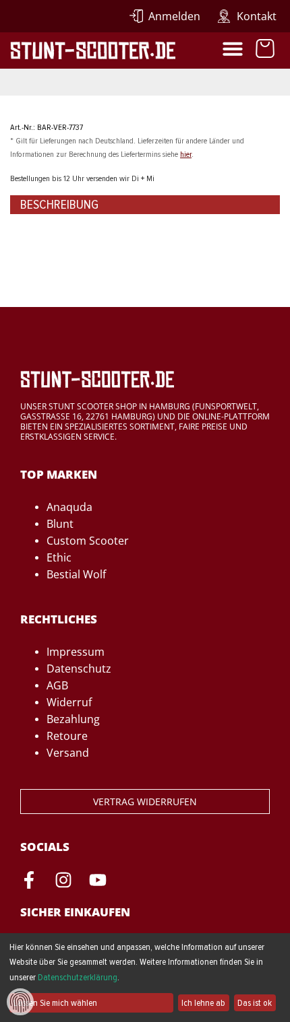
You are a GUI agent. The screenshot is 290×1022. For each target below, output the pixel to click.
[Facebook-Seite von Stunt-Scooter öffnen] (29, 882)
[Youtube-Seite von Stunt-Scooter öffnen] (98, 882)
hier (186, 154)
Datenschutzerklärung (77, 977)
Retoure (67, 735)
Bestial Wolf (76, 574)
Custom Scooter (88, 540)
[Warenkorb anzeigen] (265, 50)
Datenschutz (79, 668)
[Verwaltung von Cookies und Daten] (20, 1001)
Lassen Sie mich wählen (55, 1003)
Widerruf (69, 702)
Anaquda (69, 507)
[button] (232, 48)
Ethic (59, 557)
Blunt (60, 523)
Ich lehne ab (203, 1003)
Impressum (76, 651)
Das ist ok (254, 1003)
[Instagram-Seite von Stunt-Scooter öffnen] (63, 882)
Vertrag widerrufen (145, 801)
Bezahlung (73, 719)
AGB (57, 685)
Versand (68, 752)
